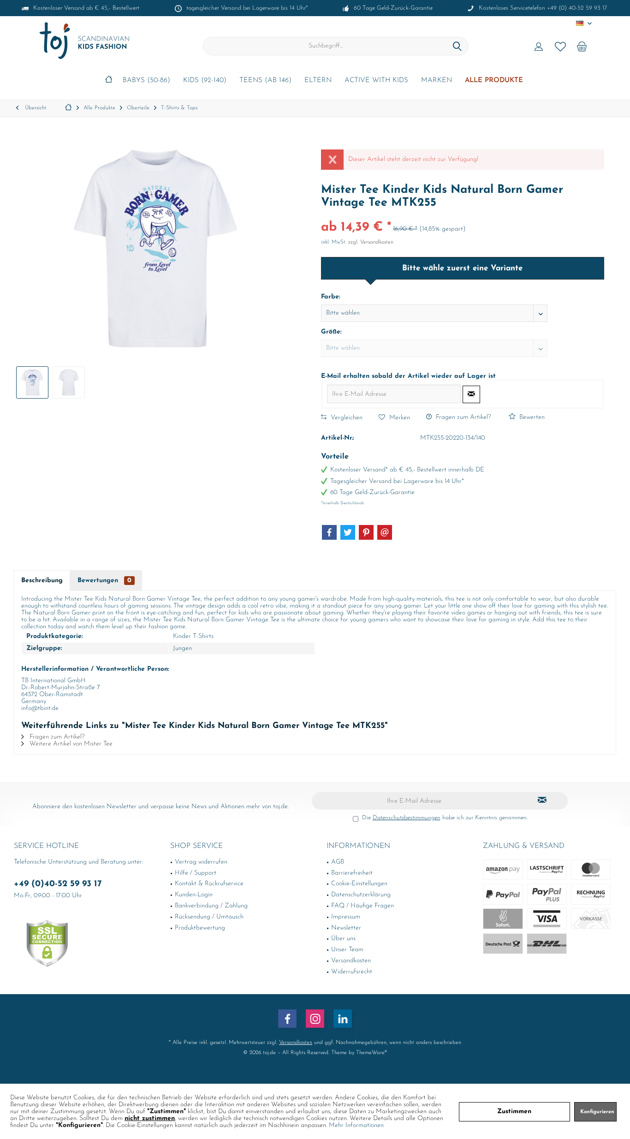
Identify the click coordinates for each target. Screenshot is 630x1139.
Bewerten (531, 417)
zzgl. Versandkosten (370, 242)
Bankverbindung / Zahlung (211, 905)
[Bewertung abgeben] (462, 215)
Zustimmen (514, 1111)
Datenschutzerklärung (361, 894)
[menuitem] (582, 46)
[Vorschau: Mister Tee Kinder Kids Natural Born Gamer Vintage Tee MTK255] (32, 382)
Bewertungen (104, 580)
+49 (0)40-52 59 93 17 (58, 884)
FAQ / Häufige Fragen (362, 905)
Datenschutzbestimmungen (406, 818)
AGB (337, 862)
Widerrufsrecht (351, 971)
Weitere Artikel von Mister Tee (70, 743)
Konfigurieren (597, 1112)
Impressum (345, 916)
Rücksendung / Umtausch (209, 916)
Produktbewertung (200, 927)
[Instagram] (315, 1018)
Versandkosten (351, 960)
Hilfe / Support (195, 873)
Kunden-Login (194, 894)
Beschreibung (42, 580)
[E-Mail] (384, 532)
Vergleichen (346, 417)
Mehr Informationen (356, 1125)
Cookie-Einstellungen (359, 883)
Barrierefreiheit (352, 873)
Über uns (343, 938)
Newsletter (346, 927)
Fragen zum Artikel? (462, 417)
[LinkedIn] (342, 1018)
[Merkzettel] (560, 46)
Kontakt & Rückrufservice (209, 883)
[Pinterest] (366, 532)
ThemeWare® (371, 1053)
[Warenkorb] (582, 46)
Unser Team (347, 949)
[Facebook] (329, 532)
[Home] (108, 81)
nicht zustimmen (150, 1118)
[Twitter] (347, 532)
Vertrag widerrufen (201, 862)
